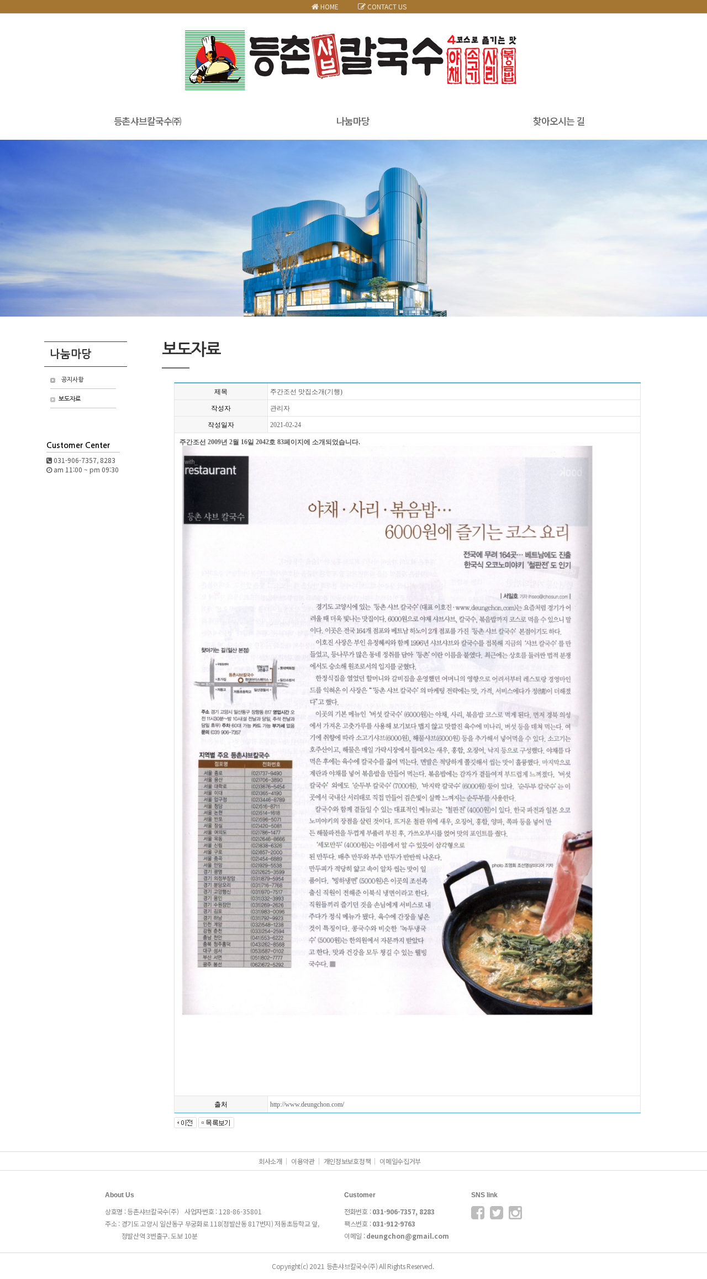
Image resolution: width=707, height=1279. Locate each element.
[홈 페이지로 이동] (353, 35)
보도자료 (70, 399)
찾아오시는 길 (559, 121)
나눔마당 (353, 121)
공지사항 (72, 380)
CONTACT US (386, 6)
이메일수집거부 (400, 1161)
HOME (329, 6)
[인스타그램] (515, 1214)
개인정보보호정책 (347, 1161)
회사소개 (270, 1161)
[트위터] (496, 1214)
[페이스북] (477, 1214)
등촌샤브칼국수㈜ (147, 121)
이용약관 (303, 1161)
